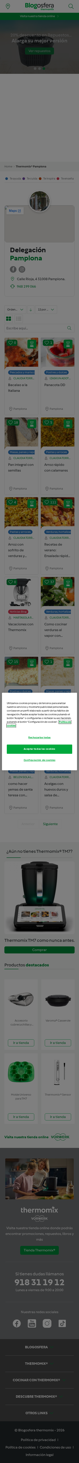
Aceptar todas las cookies (39, 749)
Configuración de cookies (40, 760)
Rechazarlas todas (39, 737)
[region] (39, 731)
